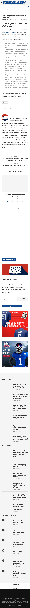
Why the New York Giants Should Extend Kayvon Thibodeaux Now (20, 453)
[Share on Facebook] (18, 109)
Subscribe (22, 299)
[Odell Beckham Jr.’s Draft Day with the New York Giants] (7, 564)
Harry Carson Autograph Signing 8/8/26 (19, 485)
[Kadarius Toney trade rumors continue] (15, 183)
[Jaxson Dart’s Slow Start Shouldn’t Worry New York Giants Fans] (7, 438)
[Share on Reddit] (23, 109)
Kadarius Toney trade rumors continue (15, 195)
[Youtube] (16, 593)
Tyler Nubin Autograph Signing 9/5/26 (19, 427)
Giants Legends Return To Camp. (19, 532)
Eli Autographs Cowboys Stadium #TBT (19, 573)
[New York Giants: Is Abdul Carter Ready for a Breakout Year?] (7, 407)
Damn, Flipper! (18, 551)
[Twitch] (20, 593)
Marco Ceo (5, 19)
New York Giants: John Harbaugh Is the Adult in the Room (20, 396)
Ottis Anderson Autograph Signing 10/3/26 (19, 475)
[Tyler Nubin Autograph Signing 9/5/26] (7, 428)
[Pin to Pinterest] (21, 109)
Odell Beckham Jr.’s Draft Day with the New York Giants (20, 563)
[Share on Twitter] (19, 109)
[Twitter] (7, 593)
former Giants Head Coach (9, 32)
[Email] (13, 593)
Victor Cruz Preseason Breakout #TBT (20, 521)
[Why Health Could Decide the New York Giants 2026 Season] (7, 496)
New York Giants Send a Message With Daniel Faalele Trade (20, 386)
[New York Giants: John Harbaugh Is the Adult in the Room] (7, 397)
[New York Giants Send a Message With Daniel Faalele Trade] (7, 386)
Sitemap (15, 588)
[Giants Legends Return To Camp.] (7, 533)
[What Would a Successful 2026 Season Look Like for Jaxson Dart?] (7, 507)
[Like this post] (16, 109)
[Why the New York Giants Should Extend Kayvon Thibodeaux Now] (7, 453)
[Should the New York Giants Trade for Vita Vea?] (7, 418)
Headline (5, 102)
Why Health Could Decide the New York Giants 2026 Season (20, 495)
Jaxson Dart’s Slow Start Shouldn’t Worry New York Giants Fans (20, 438)
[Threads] (11, 593)
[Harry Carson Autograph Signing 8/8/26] (7, 486)
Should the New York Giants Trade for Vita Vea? (20, 417)
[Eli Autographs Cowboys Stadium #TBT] (7, 574)
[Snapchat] (22, 593)
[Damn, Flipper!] (7, 553)
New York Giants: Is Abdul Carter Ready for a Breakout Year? (20, 407)
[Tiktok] (18, 593)
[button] (3, 188)
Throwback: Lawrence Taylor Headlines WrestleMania (20, 542)
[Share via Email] (24, 109)
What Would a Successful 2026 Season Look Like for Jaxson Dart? (20, 507)
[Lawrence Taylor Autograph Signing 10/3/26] (7, 465)
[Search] (28, 2)
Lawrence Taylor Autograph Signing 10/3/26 (19, 464)
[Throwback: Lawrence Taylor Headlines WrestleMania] (7, 543)
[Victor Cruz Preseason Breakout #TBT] (7, 523)
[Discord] (24, 593)
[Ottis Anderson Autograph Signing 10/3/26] (7, 475)
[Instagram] (9, 593)
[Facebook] (5, 593)
